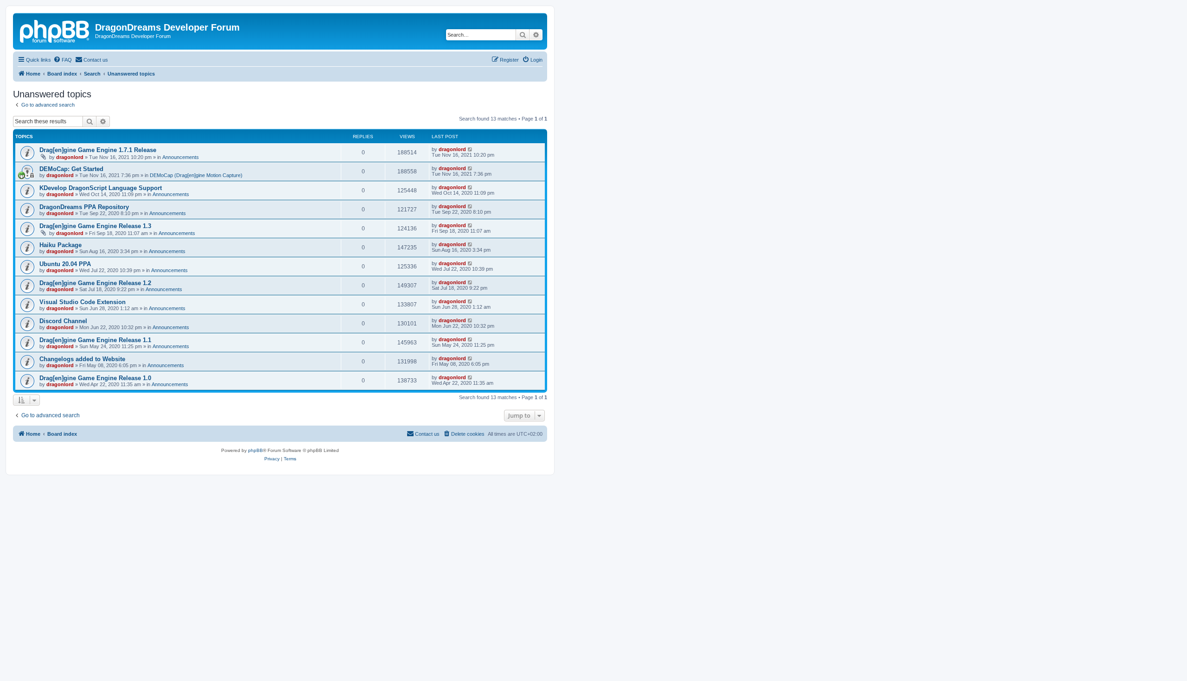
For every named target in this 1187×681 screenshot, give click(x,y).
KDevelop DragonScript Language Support (100, 188)
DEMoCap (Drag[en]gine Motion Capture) (196, 175)
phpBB (255, 450)
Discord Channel (63, 321)
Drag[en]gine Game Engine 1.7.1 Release (97, 149)
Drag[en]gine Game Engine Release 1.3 (95, 226)
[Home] (55, 30)
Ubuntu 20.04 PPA (65, 264)
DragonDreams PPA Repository (84, 207)
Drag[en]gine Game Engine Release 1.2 (95, 283)
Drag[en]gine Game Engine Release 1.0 (95, 378)
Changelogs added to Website (82, 359)
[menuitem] (62, 59)
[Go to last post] (470, 149)
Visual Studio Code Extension (82, 302)
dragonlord (69, 157)
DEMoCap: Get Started (71, 168)
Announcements (180, 157)
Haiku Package (60, 245)
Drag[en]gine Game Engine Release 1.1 (95, 340)
